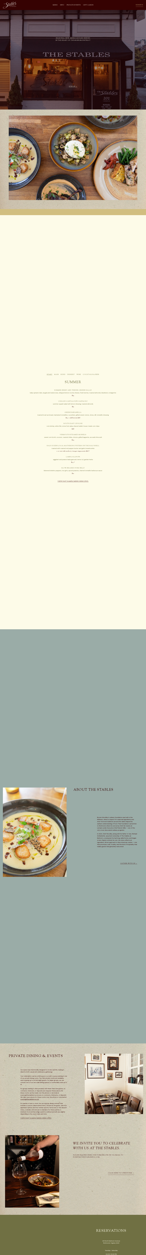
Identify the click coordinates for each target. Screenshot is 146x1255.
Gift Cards (88, 5)
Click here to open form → (121, 1173)
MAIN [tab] (56, 374)
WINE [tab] (78, 374)
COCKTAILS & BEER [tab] (91, 374)
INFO (62, 5)
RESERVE (139, 5)
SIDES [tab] (62, 374)
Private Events (74, 5)
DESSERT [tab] (71, 374)
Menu (55, 5)
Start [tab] (49, 374)
